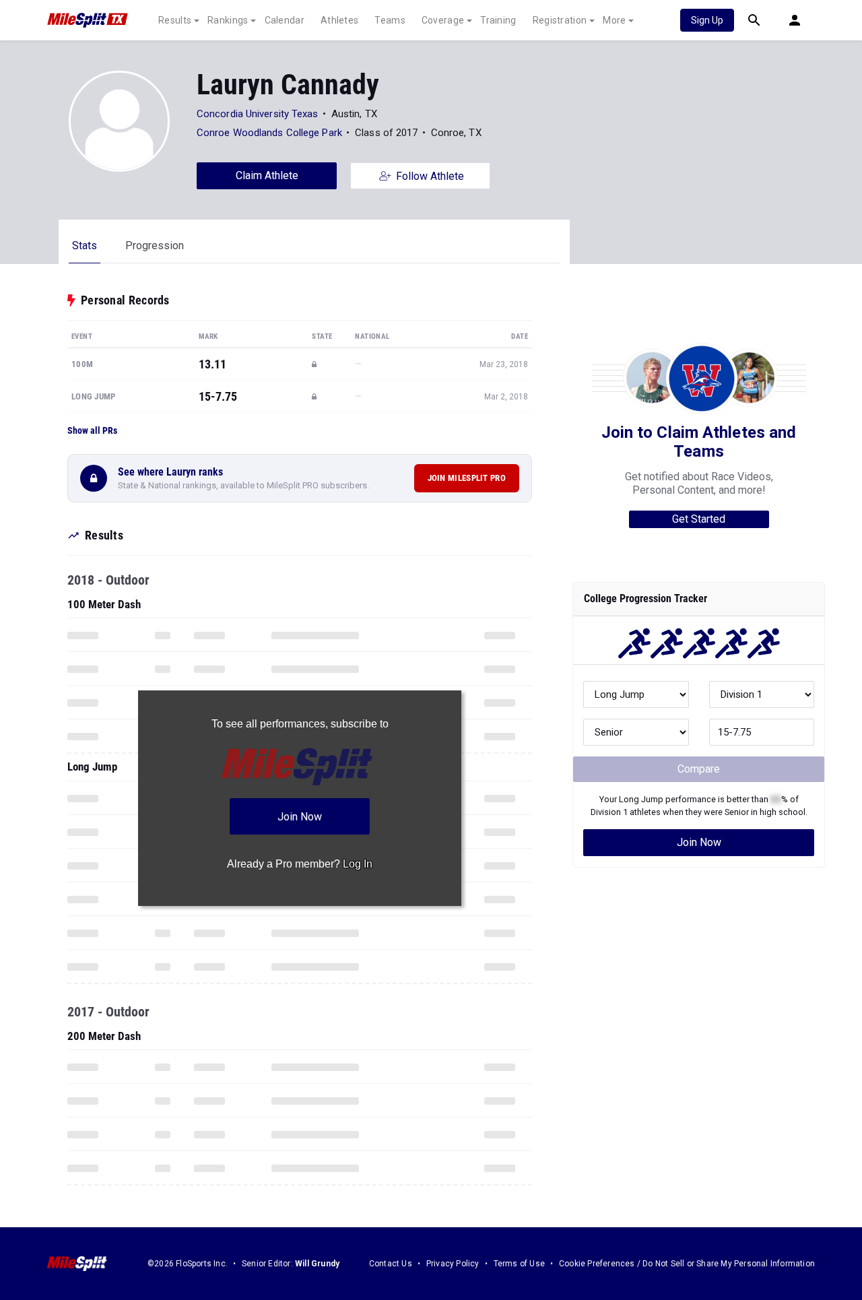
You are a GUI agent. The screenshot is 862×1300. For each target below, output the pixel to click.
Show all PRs (92, 430)
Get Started (698, 519)
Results (174, 20)
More (614, 20)
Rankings (227, 20)
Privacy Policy (452, 1263)
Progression (154, 245)
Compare (698, 768)
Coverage (443, 20)
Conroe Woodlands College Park (269, 133)
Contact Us (390, 1263)
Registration (560, 20)
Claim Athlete (267, 175)
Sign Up (707, 20)
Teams (389, 20)
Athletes (339, 20)
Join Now (699, 842)
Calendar (284, 20)
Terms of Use (519, 1263)
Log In (357, 864)
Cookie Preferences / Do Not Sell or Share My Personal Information (687, 1263)
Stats (84, 245)
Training (498, 20)
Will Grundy (317, 1263)
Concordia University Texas (258, 114)
